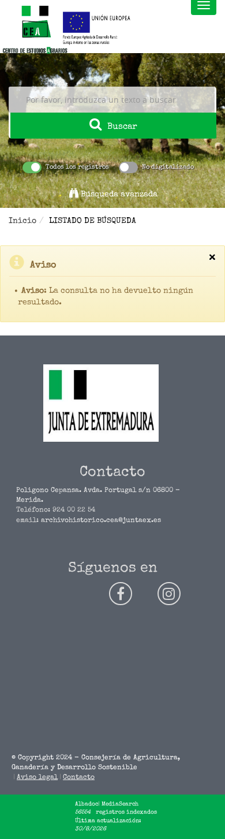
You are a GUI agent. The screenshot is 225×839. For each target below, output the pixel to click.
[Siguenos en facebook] (120, 593)
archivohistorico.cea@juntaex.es (101, 520)
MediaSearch (120, 804)
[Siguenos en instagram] (169, 593)
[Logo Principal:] (34, 30)
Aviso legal (37, 777)
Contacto (79, 777)
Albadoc (86, 804)
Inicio (22, 221)
